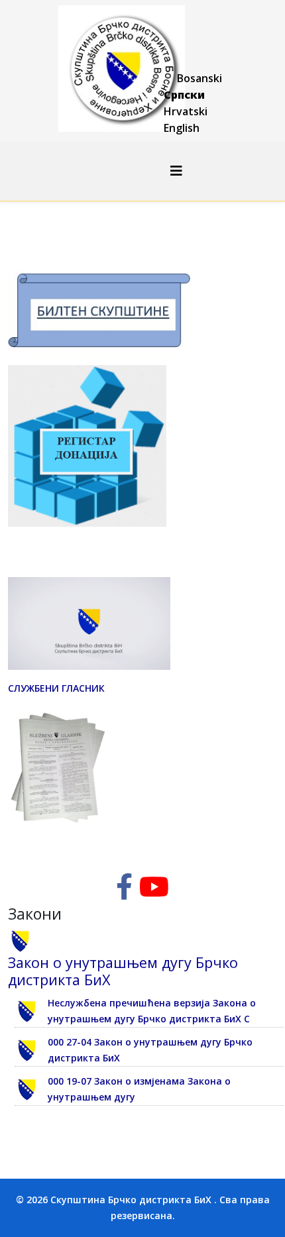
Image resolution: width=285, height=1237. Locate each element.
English (182, 128)
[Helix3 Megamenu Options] (176, 170)
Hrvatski (185, 111)
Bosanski (199, 78)
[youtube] (154, 893)
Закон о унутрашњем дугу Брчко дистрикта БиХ (123, 971)
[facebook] (124, 893)
